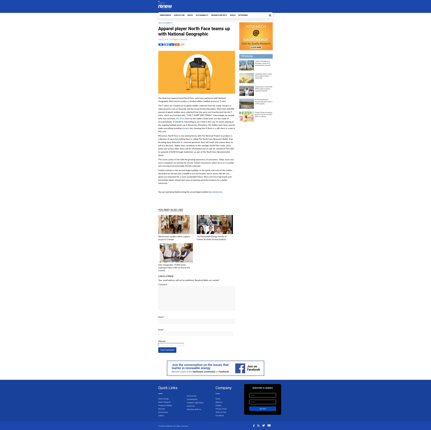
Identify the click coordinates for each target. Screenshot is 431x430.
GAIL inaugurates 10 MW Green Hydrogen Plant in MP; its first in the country (174, 268)
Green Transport (164, 402)
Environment (163, 412)
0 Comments (182, 39)
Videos (232, 15)
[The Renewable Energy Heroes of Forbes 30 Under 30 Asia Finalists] (215, 216)
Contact (218, 405)
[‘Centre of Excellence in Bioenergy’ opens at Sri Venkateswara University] (246, 61)
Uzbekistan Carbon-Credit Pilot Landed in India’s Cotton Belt (263, 76)
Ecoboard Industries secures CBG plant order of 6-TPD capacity (264, 101)
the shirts (180, 119)
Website (162, 341)
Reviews (161, 409)
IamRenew (169, 426)
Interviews (243, 15)
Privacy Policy (221, 409)
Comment (163, 285)
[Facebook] (160, 44)
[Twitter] (166, 44)
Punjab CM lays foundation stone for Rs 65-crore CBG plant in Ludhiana (263, 114)
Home (218, 399)
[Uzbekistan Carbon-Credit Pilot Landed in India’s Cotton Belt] (246, 74)
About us (219, 402)
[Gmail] (182, 44)
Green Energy (165, 15)
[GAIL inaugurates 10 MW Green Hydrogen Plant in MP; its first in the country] (176, 245)
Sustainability (202, 15)
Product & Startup (165, 405)
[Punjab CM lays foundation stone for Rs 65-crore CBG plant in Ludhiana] (246, 113)
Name (161, 317)
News (160, 23)
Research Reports (219, 15)
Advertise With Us (194, 409)
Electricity (191, 406)
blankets (185, 128)
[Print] (177, 44)
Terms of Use (221, 412)
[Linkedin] (171, 44)
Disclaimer (220, 416)
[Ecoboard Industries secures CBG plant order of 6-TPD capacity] (246, 100)
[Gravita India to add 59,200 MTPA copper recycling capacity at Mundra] (246, 87)
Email (161, 330)
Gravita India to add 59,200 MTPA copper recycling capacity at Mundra (263, 89)
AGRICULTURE (179, 15)
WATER (190, 15)
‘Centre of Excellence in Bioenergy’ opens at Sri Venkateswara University (263, 63)
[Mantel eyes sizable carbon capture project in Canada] (176, 216)
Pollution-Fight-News (195, 403)
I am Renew (174, 39)
